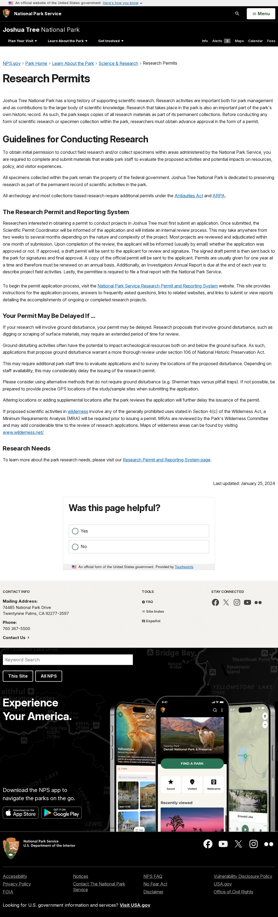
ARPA (219, 195)
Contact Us (15, 637)
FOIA (8, 891)
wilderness (78, 411)
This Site (18, 676)
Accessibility (15, 876)
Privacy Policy (17, 884)
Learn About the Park (66, 41)
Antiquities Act (189, 195)
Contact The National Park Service (99, 886)
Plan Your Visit (20, 41)
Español (152, 621)
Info (205, 41)
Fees (271, 41)
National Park (41, 29)
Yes (84, 531)
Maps (239, 41)
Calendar (255, 41)
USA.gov (223, 884)
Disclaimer (153, 891)
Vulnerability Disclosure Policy (243, 876)
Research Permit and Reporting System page (166, 459)
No (84, 546)
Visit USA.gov (135, 905)
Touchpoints (184, 566)
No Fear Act (155, 884)
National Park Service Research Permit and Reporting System (157, 286)
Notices (80, 876)
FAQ (149, 601)
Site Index (154, 611)
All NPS (49, 676)
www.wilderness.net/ (23, 432)
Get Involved (109, 41)
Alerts (220, 41)
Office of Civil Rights (233, 891)
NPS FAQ (152, 876)
